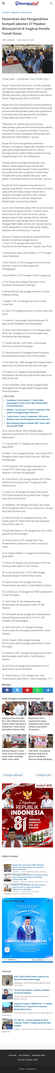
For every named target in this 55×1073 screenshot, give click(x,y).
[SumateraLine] (27, 3)
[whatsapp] (38, 690)
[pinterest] (27, 690)
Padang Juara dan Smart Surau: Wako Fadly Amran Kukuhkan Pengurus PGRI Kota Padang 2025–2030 (30, 877)
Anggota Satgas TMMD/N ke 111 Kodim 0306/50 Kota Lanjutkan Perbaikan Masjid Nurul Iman (33, 1006)
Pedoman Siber (38, 1055)
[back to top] (49, 1067)
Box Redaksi (24, 1055)
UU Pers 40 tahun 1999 (27, 1059)
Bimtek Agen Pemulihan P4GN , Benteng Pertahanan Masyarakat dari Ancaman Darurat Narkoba (28, 867)
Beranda (12, 1055)
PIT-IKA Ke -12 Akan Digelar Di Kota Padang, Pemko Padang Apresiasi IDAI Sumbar (32, 1023)
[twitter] (17, 690)
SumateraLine (31, 1069)
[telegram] (48, 690)
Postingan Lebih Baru (13, 775)
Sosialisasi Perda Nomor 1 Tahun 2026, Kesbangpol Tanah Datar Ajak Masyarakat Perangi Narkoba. (27, 403)
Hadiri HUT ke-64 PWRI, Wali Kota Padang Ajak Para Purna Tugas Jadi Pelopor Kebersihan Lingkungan (29, 887)
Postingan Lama (44, 775)
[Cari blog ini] (51, 3)
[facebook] (7, 690)
